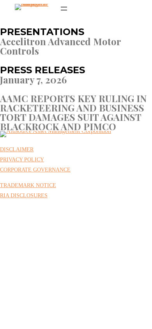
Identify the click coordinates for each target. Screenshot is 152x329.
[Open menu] (64, 8)
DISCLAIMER (17, 149)
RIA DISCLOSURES (24, 195)
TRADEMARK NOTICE (28, 185)
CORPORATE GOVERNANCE (35, 170)
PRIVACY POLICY (22, 160)
